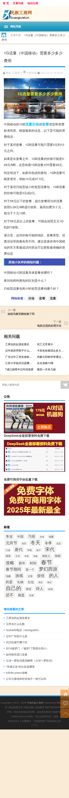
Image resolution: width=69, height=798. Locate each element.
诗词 (50, 589)
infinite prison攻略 (16, 672)
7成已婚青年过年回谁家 (19, 369)
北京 (58, 543)
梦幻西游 (48, 568)
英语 (28, 589)
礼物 (20, 582)
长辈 (31, 595)
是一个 (30, 569)
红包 (31, 582)
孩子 (38, 550)
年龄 (35, 556)
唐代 (19, 549)
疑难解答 (39, 707)
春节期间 (13, 569)
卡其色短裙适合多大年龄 (52, 350)
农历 (24, 543)
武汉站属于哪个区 (16, 642)
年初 (27, 555)
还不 (9, 594)
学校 (29, 550)
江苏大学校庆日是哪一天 (20, 363)
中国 (20, 536)
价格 (35, 124)
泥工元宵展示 (45, 344)
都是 (21, 595)
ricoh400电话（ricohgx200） (23, 630)
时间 (33, 562)
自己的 (13, 588)
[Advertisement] (34, 763)
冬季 (48, 542)
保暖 (51, 536)
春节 (46, 562)
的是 (9, 581)
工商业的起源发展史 (17, 344)
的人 (53, 575)
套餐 (45, 124)
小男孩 (34, 724)
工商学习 (17, 73)
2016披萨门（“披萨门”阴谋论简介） (27, 648)
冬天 (35, 542)
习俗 (31, 536)
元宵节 (11, 542)
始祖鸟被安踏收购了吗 (21, 314)
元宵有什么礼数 (15, 624)
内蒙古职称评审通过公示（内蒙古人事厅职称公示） (52, 357)
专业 (9, 536)
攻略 (10, 562)
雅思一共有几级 (46, 369)
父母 (30, 576)
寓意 (8, 556)
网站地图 (29, 707)
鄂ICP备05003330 (54, 707)
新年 (22, 562)
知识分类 (32, 3)
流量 (28, 124)
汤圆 (8, 576)
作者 (42, 536)
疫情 (40, 575)
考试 (49, 582)
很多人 (46, 556)
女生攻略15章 (45, 363)
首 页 (6, 3)
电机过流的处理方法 (49, 325)
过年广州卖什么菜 (16, 636)
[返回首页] (64, 694)
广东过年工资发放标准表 (20, 357)
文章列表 (18, 3)
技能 (58, 556)
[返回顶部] (64, 713)
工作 (17, 555)
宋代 (49, 549)
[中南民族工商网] (34, 14)
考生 (40, 582)
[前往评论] (64, 703)
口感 (8, 550)
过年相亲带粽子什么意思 (20, 350)
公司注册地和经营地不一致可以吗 (26, 679)
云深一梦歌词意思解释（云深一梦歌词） (30, 660)
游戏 (19, 575)
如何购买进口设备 (16, 654)
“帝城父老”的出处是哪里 (20, 666)
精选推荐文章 (16, 707)
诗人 (40, 588)
